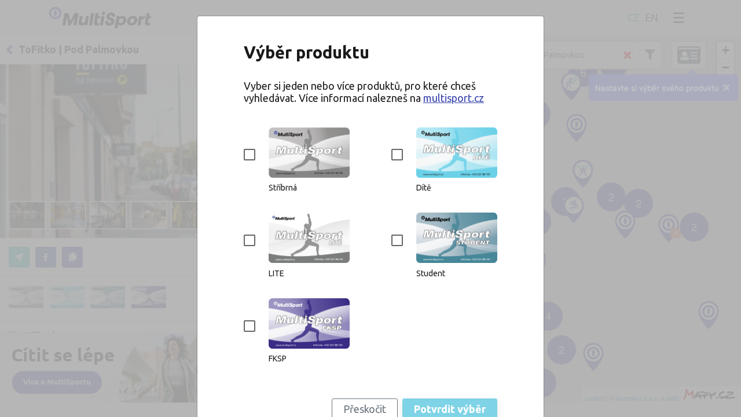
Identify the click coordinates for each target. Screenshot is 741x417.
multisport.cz (453, 98)
